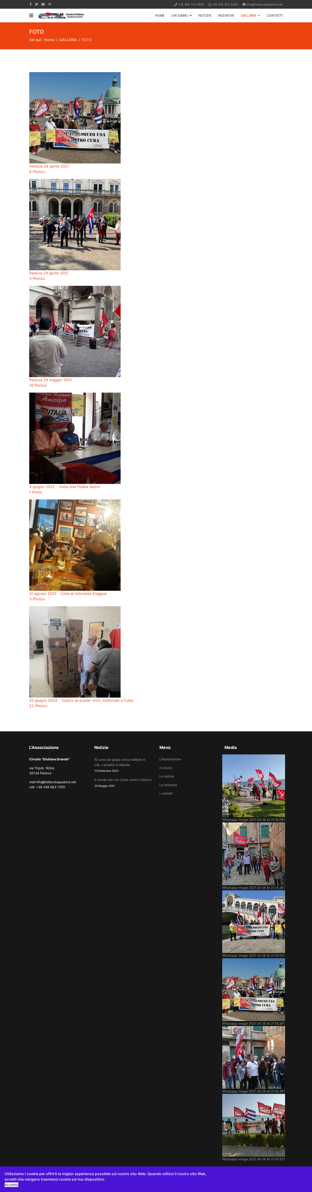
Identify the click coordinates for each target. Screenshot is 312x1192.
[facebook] (31, 4)
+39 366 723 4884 (191, 4)
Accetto (11, 1184)
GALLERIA (248, 15)
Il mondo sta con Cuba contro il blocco (123, 782)
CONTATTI (275, 15)
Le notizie (166, 776)
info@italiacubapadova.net (264, 4)
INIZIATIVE (226, 15)
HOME (159, 15)
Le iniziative (168, 785)
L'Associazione (170, 759)
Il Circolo (165, 768)
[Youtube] (43, 4)
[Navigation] (31, 15)
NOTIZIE (204, 15)
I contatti (166, 793)
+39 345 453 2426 (225, 4)
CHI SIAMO (179, 15)
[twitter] (36, 4)
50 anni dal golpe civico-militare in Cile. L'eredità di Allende (119, 765)
